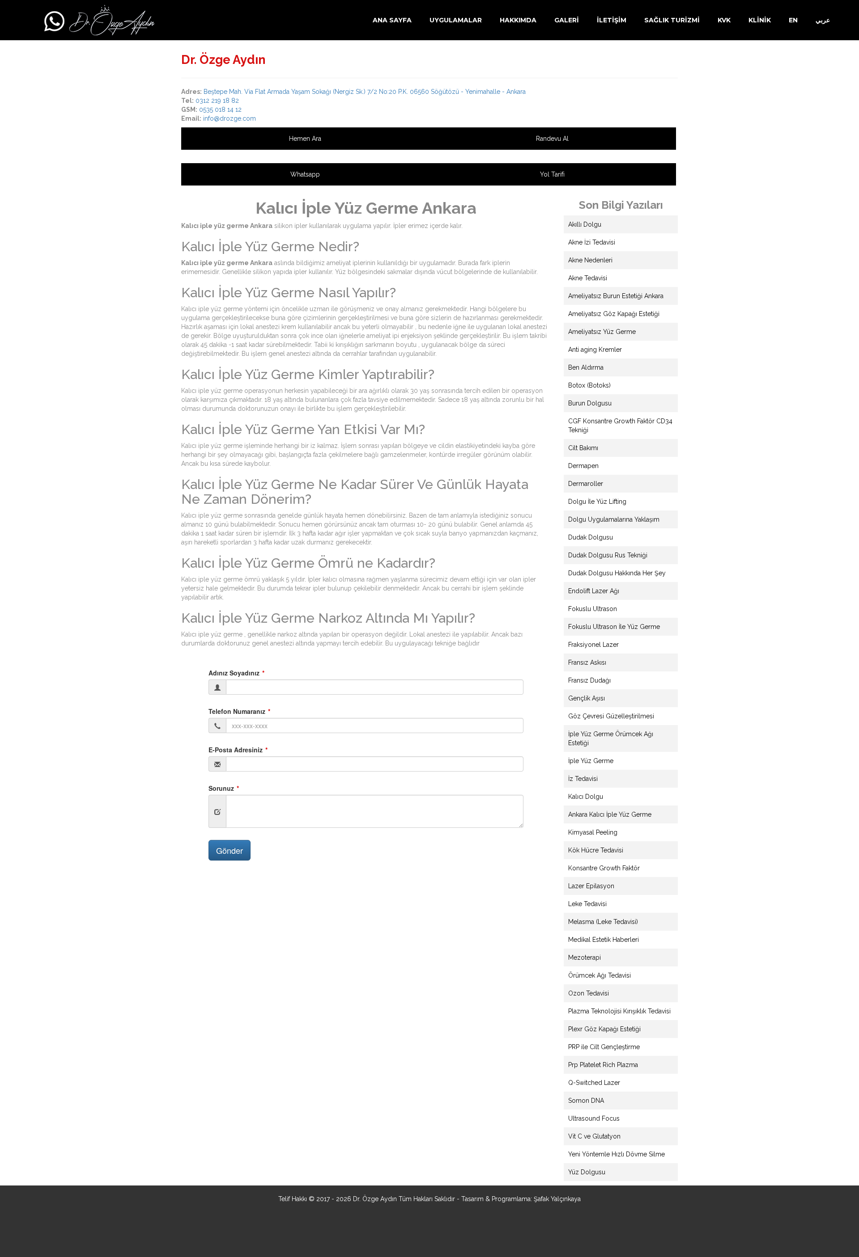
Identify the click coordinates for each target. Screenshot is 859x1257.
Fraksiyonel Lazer (593, 644)
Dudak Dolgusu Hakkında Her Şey (617, 573)
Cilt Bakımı (583, 447)
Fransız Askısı (587, 662)
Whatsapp (305, 174)
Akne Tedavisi (587, 278)
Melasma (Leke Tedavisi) (603, 921)
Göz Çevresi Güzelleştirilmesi (611, 716)
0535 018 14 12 (220, 109)
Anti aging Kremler (595, 349)
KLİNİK (759, 20)
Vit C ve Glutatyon (594, 1136)
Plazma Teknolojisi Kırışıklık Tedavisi (619, 1011)
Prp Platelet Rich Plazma (603, 1064)
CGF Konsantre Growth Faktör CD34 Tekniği (620, 426)
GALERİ (566, 20)
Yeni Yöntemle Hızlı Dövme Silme (616, 1154)
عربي (823, 20)
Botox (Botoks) (589, 385)
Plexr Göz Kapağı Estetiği (604, 1029)
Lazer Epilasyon (591, 886)
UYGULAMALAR (456, 20)
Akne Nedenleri (590, 260)
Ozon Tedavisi (588, 993)
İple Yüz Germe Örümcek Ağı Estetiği (610, 738)
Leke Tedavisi (587, 903)
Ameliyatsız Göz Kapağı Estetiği (613, 313)
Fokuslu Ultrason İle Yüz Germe (614, 626)
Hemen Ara (305, 138)
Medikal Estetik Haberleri (603, 939)
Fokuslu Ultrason (592, 608)
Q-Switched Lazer (594, 1082)
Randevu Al (552, 138)
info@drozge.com (229, 118)
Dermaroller (585, 483)
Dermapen (583, 465)
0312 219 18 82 (217, 100)
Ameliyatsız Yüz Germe (602, 331)
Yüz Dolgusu (586, 1172)
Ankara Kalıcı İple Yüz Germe (609, 814)
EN (793, 20)
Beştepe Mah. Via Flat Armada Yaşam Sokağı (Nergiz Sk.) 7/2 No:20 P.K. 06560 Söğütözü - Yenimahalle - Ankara (365, 91)
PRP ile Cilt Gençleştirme (604, 1046)
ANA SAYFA (392, 20)
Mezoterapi (584, 957)
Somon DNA (586, 1100)
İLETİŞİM (611, 20)
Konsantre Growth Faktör (604, 868)
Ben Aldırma (586, 367)
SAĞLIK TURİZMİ (672, 20)
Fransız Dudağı (589, 680)
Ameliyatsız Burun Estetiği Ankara (615, 295)
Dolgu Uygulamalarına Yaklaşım (613, 519)
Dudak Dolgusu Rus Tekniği (607, 555)
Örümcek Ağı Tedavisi (599, 975)
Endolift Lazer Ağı (593, 591)
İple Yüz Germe (590, 760)
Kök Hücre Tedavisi (595, 850)
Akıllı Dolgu (584, 224)
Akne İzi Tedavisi (591, 242)
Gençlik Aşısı (586, 698)
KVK (724, 20)
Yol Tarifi (552, 174)
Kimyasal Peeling (592, 832)
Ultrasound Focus (594, 1118)
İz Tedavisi (583, 778)
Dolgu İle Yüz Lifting (597, 501)
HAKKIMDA (518, 20)
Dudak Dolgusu (590, 537)
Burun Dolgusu (590, 403)
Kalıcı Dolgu (585, 796)
